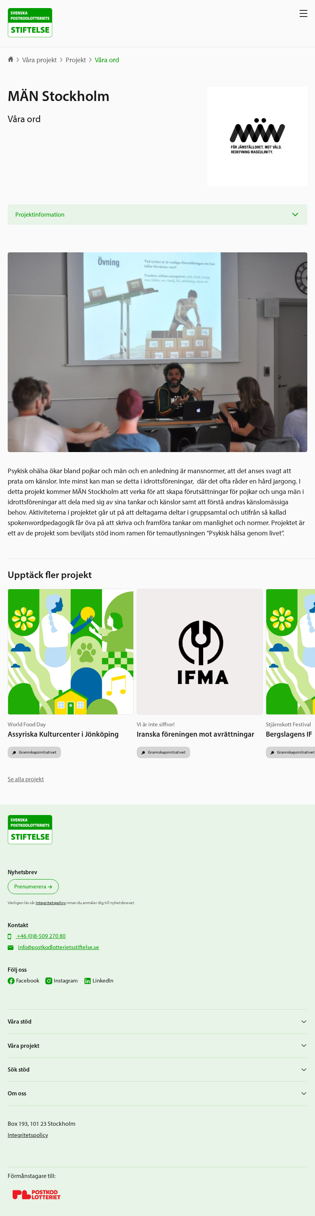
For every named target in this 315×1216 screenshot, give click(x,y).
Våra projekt (39, 60)
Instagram (66, 980)
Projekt (76, 60)
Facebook (27, 980)
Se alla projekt (26, 779)
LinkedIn (103, 980)
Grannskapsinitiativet (37, 752)
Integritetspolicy (51, 902)
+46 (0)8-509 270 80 (41, 936)
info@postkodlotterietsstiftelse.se (58, 947)
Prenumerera (30, 886)
